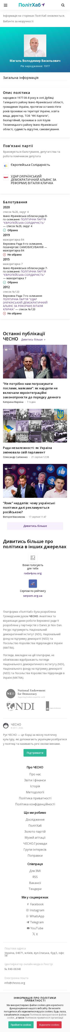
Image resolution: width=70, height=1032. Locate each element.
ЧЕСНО (16, 724)
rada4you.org (33, 573)
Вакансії (35, 883)
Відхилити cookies (49, 1024)
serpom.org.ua (32, 596)
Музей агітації (35, 837)
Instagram (36, 910)
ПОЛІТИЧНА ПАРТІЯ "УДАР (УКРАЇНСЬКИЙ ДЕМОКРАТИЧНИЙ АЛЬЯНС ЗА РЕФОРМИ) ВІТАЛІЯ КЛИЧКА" (25, 304)
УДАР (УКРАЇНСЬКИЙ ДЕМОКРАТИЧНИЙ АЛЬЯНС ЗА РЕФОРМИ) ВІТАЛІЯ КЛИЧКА (33, 180)
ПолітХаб (35, 825)
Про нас (35, 774)
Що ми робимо (35, 812)
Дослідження (35, 819)
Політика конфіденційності (35, 804)
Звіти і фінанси (35, 780)
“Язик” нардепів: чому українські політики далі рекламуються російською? (29, 507)
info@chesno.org (14, 983)
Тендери (35, 889)
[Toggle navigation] (5, 4)
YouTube (36, 928)
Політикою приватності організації (44, 1017)
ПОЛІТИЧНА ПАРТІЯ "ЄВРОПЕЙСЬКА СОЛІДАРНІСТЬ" (24, 221)
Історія (35, 786)
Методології (35, 792)
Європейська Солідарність (30, 164)
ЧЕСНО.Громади (35, 843)
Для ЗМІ (35, 871)
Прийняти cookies (21, 1024)
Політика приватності (35, 798)
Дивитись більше (32, 339)
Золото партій (35, 831)
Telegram (36, 922)
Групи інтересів (35, 849)
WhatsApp (36, 916)
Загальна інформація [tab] (20, 77)
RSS (35, 877)
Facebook (36, 904)
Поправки (35, 855)
